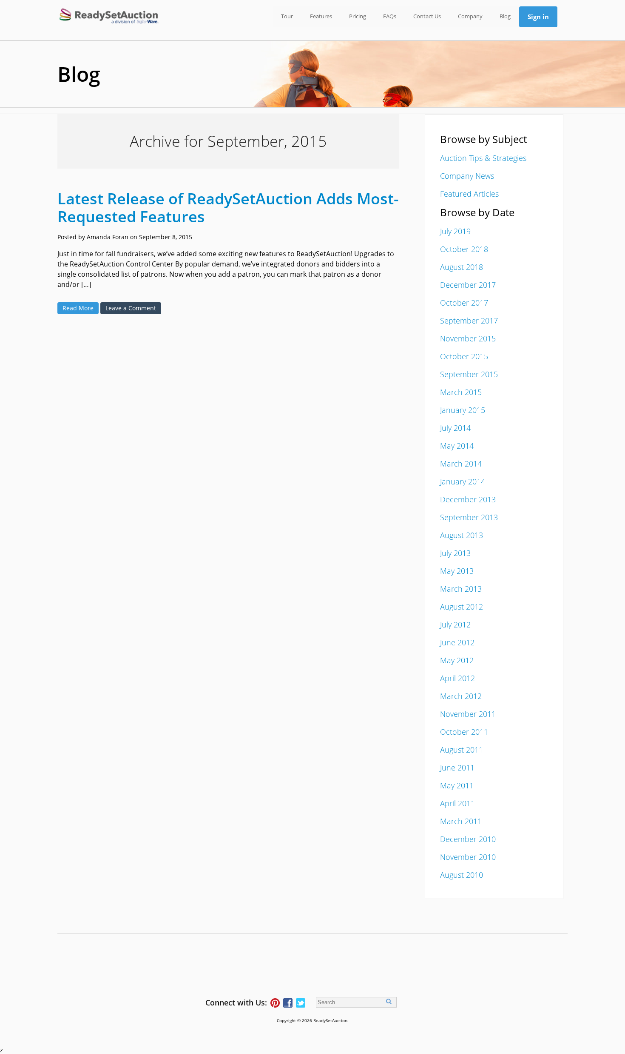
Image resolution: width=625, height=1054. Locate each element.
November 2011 (468, 714)
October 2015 (464, 356)
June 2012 (457, 642)
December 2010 (468, 839)
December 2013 (468, 499)
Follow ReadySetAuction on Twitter (300, 1003)
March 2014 (461, 463)
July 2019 (455, 231)
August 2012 (461, 606)
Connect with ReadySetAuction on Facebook (288, 1003)
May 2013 (457, 571)
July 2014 (455, 428)
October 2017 (464, 303)
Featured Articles (469, 194)
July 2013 (455, 553)
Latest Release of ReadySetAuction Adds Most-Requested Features (228, 207)
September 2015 (469, 374)
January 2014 (462, 481)
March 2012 (461, 696)
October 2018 (464, 249)
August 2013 (461, 535)
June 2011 (457, 767)
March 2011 (461, 821)
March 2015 (461, 392)
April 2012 (457, 678)
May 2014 (457, 446)
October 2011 (464, 732)
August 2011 (461, 750)
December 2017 (468, 285)
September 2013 (469, 517)
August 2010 (461, 875)
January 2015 (462, 410)
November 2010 (468, 857)
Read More (78, 308)
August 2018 (461, 267)
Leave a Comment (130, 308)
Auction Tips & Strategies (483, 158)
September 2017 (469, 320)
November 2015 (468, 338)
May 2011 (457, 785)
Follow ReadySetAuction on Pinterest (275, 1003)
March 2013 (461, 589)
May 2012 (457, 660)
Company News (467, 176)
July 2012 (455, 624)
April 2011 (457, 803)
